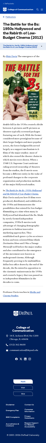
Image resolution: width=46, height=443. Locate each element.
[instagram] (29, 359)
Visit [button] (23, 388)
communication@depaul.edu (24, 350)
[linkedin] (25, 359)
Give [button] (23, 394)
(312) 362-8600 (17, 345)
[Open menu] (42, 9)
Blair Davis (11, 56)
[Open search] (37, 9)
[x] (21, 359)
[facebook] (16, 359)
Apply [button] (23, 381)
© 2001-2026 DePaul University (23, 435)
